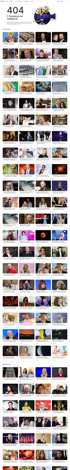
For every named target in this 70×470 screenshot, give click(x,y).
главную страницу (18, 24)
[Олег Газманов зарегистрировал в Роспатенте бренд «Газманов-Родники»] (10, 337)
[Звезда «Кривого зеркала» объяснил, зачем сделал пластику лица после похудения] (26, 221)
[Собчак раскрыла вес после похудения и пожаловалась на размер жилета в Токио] (10, 139)
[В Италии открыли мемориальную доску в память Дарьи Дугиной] (59, 89)
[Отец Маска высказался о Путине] (43, 122)
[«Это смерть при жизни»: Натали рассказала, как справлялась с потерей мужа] (10, 441)
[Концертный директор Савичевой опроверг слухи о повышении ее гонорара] (43, 287)
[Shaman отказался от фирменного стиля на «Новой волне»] (59, 139)
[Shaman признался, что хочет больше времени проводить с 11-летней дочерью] (26, 155)
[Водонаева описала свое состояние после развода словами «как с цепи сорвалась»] (26, 370)
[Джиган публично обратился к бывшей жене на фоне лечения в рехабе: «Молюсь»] (43, 188)
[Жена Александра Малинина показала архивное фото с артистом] (10, 72)
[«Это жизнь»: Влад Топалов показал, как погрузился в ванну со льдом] (59, 238)
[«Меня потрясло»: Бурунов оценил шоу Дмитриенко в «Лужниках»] (43, 386)
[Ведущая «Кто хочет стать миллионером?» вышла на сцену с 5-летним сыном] (59, 221)
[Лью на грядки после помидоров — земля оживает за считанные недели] (10, 172)
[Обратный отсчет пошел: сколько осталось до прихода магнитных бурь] (59, 172)
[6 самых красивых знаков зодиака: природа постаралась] (59, 122)
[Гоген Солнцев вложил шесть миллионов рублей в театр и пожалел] (59, 205)
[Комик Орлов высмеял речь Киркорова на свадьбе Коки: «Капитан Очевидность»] (26, 254)
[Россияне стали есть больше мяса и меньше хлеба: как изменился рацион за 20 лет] (10, 320)
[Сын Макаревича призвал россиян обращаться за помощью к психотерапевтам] (10, 122)
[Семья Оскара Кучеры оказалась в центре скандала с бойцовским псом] (43, 39)
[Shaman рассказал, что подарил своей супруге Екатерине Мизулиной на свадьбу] (43, 304)
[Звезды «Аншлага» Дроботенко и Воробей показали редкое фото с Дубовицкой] (26, 139)
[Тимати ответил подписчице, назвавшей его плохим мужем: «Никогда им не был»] (26, 403)
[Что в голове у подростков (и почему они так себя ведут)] (59, 72)
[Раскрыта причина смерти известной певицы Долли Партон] (43, 221)
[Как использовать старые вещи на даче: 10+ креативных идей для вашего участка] (10, 304)
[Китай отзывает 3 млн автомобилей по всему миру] (26, 72)
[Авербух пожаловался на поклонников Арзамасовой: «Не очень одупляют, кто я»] (59, 39)
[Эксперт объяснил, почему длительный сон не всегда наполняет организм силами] (10, 287)
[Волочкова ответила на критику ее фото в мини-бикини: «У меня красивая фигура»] (59, 441)
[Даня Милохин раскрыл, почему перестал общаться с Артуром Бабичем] (59, 254)
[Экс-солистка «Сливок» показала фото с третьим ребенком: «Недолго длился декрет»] (26, 287)
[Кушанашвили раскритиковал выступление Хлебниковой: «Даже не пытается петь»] (10, 457)
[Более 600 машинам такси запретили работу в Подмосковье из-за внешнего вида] (43, 89)
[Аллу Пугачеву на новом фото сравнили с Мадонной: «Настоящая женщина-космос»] (10, 370)
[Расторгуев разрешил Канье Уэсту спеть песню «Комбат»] (59, 403)
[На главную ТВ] (3, 1)
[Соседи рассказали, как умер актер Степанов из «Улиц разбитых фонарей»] (43, 320)
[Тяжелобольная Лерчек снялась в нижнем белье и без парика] (26, 304)
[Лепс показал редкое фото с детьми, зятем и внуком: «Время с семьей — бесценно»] (10, 254)
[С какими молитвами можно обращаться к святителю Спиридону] (10, 39)
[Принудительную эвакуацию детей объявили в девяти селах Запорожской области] (43, 337)
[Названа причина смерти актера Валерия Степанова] (59, 155)
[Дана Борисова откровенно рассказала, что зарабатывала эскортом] (26, 122)
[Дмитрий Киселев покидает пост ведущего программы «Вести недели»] (26, 56)
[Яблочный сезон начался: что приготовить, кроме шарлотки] (26, 89)
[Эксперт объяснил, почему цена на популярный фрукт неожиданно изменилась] (10, 89)
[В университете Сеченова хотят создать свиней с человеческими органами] (26, 39)
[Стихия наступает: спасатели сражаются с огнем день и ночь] (26, 337)
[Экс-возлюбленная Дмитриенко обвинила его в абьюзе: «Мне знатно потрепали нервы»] (43, 56)
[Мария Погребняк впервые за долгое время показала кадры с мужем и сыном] (10, 188)
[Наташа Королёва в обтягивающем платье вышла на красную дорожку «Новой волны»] (43, 254)
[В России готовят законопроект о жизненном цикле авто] (26, 188)
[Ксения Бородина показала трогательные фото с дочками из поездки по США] (43, 419)
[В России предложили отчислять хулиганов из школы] (43, 139)
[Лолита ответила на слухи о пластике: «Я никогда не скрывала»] (59, 419)
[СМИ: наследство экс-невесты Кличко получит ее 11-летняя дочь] (26, 172)
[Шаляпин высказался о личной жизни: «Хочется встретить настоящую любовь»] (43, 457)
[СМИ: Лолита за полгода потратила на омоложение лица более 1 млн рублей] (26, 238)
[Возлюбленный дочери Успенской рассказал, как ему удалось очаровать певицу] (26, 441)
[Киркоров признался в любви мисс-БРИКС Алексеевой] (26, 419)
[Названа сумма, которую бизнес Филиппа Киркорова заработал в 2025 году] (59, 287)
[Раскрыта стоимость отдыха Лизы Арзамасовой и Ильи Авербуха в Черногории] (10, 205)
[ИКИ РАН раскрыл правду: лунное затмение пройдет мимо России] (43, 353)
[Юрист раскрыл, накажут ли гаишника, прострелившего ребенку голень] (43, 106)
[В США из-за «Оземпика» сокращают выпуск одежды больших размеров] (43, 72)
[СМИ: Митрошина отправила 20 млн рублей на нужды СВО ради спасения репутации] (43, 205)
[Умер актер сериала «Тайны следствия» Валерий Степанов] (59, 271)
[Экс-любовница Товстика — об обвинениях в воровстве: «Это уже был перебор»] (10, 386)
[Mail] (1, 1)
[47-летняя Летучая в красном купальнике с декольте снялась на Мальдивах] (26, 353)
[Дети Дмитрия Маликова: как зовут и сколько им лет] (59, 304)
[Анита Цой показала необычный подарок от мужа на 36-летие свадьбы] (10, 419)
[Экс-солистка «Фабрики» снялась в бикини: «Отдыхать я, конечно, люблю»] (26, 271)
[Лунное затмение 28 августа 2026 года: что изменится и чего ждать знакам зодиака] (43, 238)
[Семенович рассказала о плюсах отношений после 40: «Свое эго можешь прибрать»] (43, 155)
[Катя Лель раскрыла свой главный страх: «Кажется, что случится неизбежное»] (43, 370)
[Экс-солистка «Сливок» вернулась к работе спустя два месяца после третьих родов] (10, 403)
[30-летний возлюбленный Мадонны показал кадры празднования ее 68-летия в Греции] (26, 205)
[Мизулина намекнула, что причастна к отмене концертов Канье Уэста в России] (43, 441)
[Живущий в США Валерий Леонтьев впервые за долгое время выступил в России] (10, 353)
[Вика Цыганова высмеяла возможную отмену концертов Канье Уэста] (59, 320)
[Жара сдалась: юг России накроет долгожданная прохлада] (10, 56)
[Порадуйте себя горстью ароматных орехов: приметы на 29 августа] (43, 403)
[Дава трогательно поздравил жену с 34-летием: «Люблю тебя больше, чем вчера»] (43, 172)
